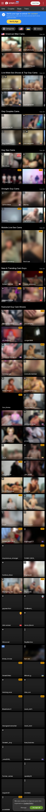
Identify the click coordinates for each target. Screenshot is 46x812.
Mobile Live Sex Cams (11, 227)
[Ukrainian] (28, 29)
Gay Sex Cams (8, 150)
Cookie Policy (28, 803)
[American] (21, 29)
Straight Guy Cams (10, 189)
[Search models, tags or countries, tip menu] (42, 8)
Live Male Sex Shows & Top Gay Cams (19, 73)
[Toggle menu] (2, 3)
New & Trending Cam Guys (14, 268)
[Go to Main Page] (14, 3)
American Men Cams (15, 34)
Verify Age (14, 21)
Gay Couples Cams (10, 111)
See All (42, 34)
